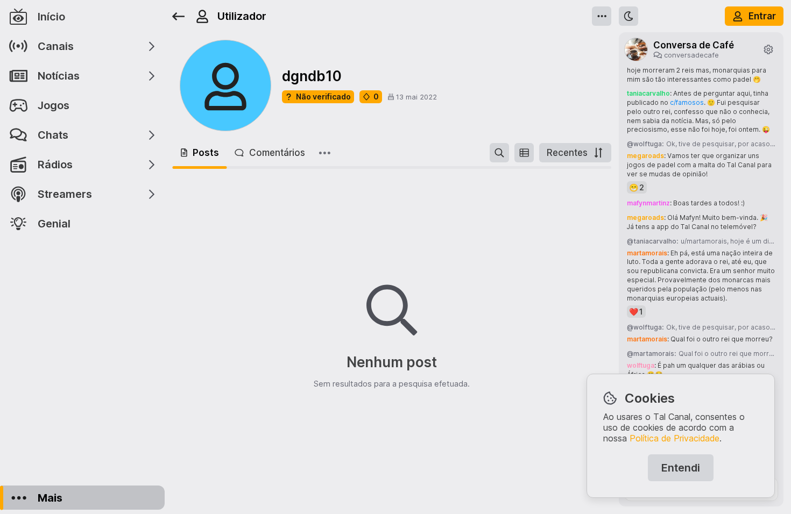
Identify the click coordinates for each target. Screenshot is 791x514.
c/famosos (687, 102)
